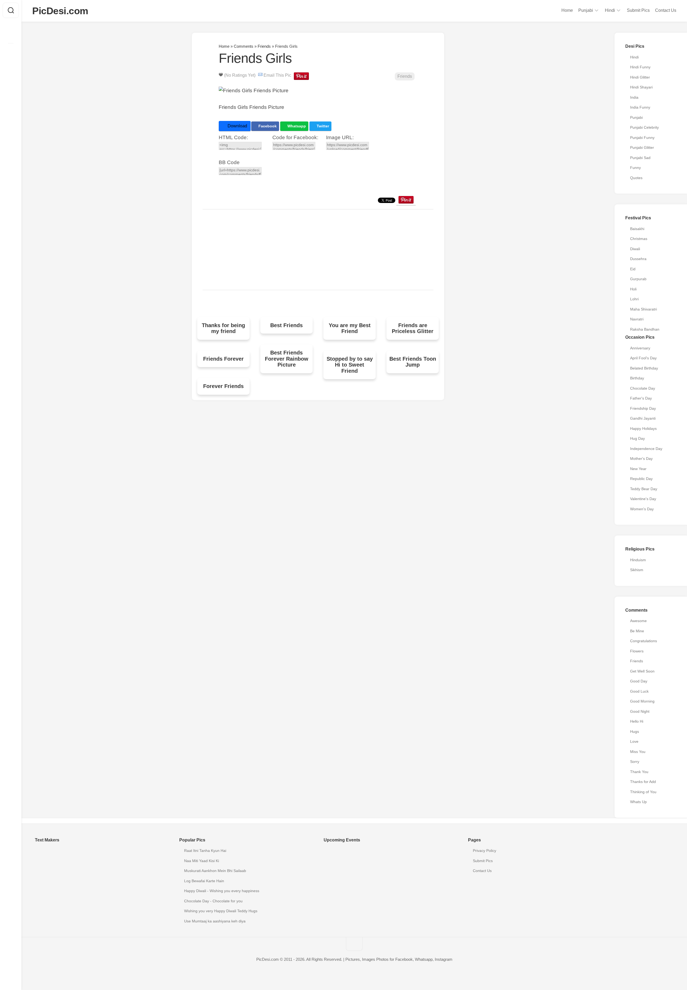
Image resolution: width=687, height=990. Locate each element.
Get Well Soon (642, 671)
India (634, 97)
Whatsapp (296, 126)
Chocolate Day (642, 388)
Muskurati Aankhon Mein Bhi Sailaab (215, 871)
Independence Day (646, 448)
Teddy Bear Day (643, 489)
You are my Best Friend (350, 328)
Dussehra (638, 259)
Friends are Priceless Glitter (412, 328)
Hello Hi (636, 721)
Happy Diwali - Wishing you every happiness (221, 891)
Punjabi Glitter (642, 147)
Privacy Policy (484, 850)
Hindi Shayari (641, 87)
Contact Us (665, 10)
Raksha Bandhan (644, 329)
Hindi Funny (640, 67)
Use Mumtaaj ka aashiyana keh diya (215, 921)
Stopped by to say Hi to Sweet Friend (350, 365)
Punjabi (585, 10)
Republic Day (641, 478)
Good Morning (642, 701)
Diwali (635, 249)
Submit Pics (638, 10)
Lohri (634, 299)
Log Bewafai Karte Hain (204, 881)
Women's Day (642, 509)
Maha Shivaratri (643, 309)
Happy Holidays (643, 428)
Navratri (637, 319)
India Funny (640, 107)
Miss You (637, 751)
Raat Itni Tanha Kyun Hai (205, 850)
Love (634, 741)
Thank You (639, 772)
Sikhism (636, 570)
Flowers (637, 651)
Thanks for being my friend (223, 328)
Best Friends (286, 325)
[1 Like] (221, 74)
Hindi (610, 10)
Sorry (634, 761)
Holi (633, 289)
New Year (638, 469)
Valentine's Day (643, 499)
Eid (632, 269)
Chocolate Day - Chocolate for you (213, 901)
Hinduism (638, 560)
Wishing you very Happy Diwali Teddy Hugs (220, 911)
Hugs (634, 731)
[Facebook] (10, 34)
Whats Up (638, 802)
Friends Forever (223, 359)
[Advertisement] (318, 249)
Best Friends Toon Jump (412, 362)
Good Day (638, 681)
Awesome (638, 621)
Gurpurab (638, 279)
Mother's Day (641, 458)
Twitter (322, 126)
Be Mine (637, 631)
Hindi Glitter (640, 77)
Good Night (639, 711)
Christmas (638, 239)
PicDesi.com (60, 10)
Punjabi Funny (642, 137)
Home (567, 10)
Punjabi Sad (640, 158)
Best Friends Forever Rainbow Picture (286, 359)
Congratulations (643, 641)
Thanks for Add (643, 782)
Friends (264, 46)
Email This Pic (277, 75)
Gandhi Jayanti (643, 418)
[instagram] (10, 51)
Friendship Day (643, 408)
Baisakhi (637, 229)
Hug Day (637, 438)
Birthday (637, 378)
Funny (635, 167)
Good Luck (639, 691)
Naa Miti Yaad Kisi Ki (201, 861)
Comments (243, 46)
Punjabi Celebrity (644, 127)
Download (236, 126)
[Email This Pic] (260, 75)
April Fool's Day (643, 358)
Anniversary (640, 348)
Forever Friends (223, 386)
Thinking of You (643, 792)
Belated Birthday (644, 368)
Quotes (636, 178)
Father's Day (641, 398)
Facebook (267, 126)
